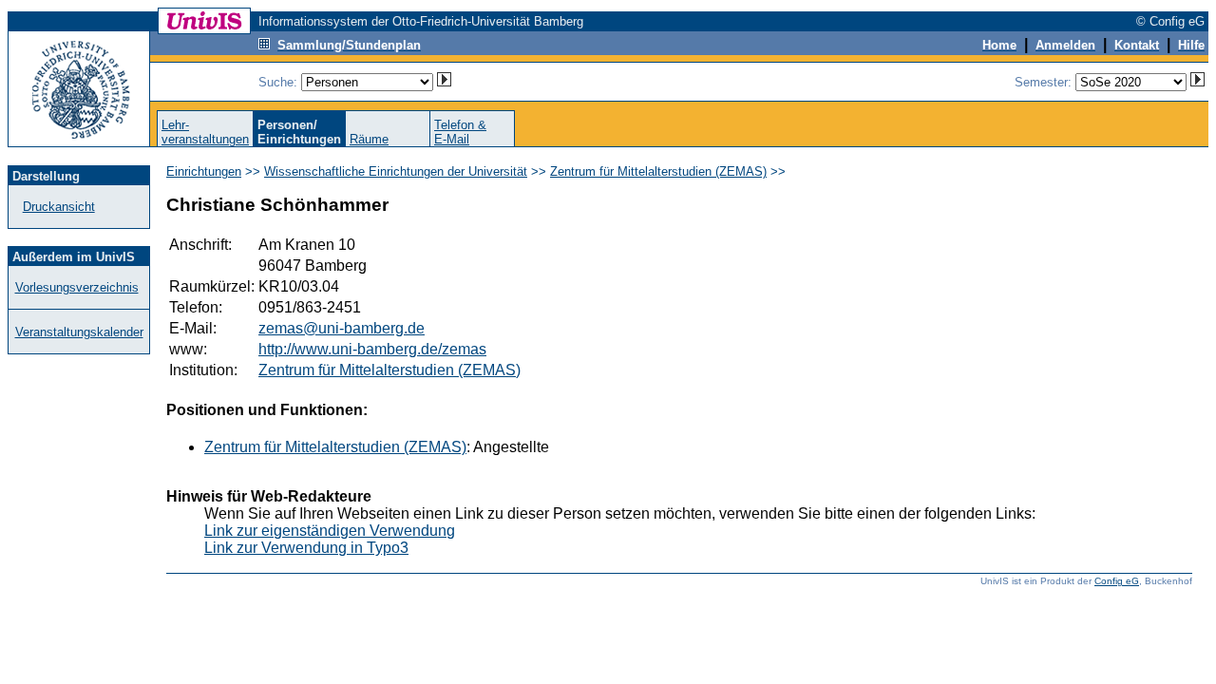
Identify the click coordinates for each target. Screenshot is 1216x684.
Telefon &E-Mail (460, 132)
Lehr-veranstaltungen (205, 132)
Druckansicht (59, 207)
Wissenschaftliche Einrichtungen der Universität (395, 171)
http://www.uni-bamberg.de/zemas (372, 349)
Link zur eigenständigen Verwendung (329, 530)
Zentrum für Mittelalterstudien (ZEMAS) (658, 171)
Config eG (1116, 581)
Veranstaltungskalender (79, 332)
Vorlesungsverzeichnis (77, 287)
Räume (369, 139)
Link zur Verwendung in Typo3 (306, 548)
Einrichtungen (203, 171)
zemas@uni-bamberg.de (341, 328)
